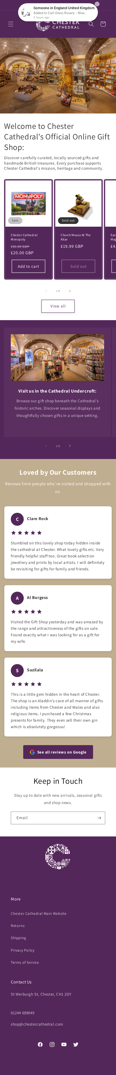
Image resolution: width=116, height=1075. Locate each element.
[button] (11, 24)
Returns (18, 925)
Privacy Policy (22, 950)
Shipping (18, 937)
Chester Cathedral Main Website (39, 913)
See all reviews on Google (62, 752)
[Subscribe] (99, 818)
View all (58, 306)
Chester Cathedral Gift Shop (49, 1071)
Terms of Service (25, 962)
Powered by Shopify (84, 1071)
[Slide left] (46, 291)
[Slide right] (70, 291)
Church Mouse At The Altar (76, 237)
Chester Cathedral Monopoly (24, 237)
